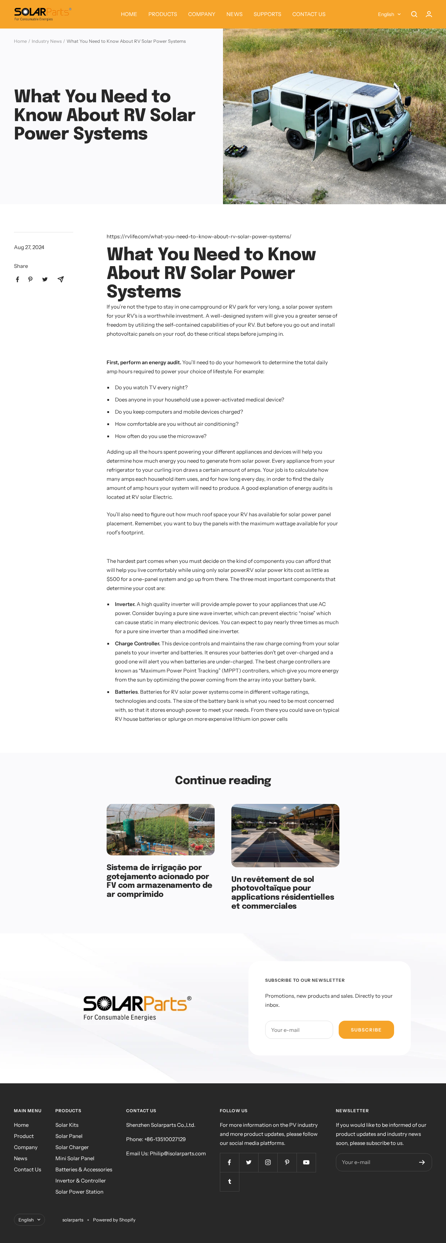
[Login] (429, 14)
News (20, 1158)
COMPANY (201, 14)
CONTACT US (308, 14)
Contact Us (27, 1169)
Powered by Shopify (114, 1219)
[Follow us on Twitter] (248, 1162)
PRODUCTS (162, 14)
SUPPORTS (267, 14)
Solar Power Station (79, 1191)
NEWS (234, 14)
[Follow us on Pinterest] (287, 1162)
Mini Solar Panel (74, 1158)
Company (26, 1147)
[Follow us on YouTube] (306, 1162)
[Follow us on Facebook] (229, 1162)
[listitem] (17, 279)
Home (20, 41)
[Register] (422, 1162)
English (386, 14)
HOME (129, 14)
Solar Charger (72, 1147)
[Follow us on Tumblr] (229, 1181)
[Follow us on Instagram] (267, 1162)
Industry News (47, 41)
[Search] (414, 14)
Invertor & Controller (80, 1180)
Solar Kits (66, 1125)
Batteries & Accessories (83, 1169)
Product (24, 1136)
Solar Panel (69, 1136)
